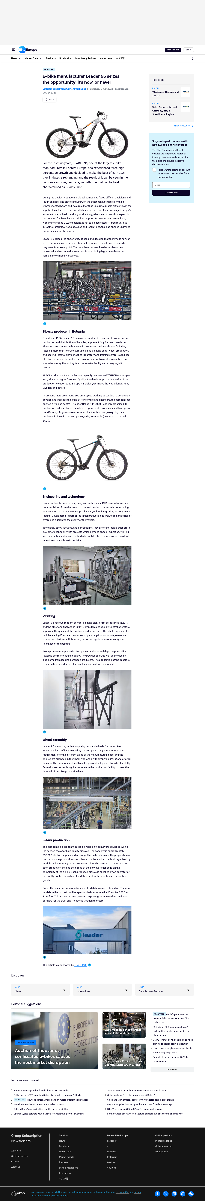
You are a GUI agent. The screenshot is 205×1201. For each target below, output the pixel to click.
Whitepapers (161, 1151)
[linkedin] (174, 1194)
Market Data (65, 1151)
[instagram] (182, 1194)
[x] (166, 1194)
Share (51, 99)
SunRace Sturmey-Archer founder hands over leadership (41, 1090)
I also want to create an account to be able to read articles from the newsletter (174, 173)
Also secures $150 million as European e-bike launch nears (136, 1090)
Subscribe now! (171, 193)
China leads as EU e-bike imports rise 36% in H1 (131, 1095)
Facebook (112, 1140)
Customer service (19, 1156)
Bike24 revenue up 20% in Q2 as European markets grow (135, 1109)
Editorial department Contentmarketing (64, 89)
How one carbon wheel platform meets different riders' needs (57, 1099)
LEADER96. (80, 964)
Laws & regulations (68, 1167)
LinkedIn (111, 1151)
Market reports (66, 1157)
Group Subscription (26, 1136)
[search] (191, 58)
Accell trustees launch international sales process (39, 1104)
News (62, 1140)
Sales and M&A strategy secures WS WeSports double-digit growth (140, 1099)
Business (63, 1162)
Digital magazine (163, 1140)
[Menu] (13, 50)
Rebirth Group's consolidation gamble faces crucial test (41, 1109)
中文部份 (63, 1178)
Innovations (65, 1173)
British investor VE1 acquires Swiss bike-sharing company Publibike (48, 1095)
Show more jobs (182, 126)
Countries (64, 1146)
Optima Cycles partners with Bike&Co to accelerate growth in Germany (49, 1113)
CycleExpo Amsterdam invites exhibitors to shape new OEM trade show (171, 1018)
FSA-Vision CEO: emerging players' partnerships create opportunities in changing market (171, 1031)
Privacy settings (60, 1195)
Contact (15, 1161)
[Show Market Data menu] (40, 58)
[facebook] (157, 1194)
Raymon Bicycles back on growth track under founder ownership (139, 1104)
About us (15, 1167)
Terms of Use (122, 1192)
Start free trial (173, 50)
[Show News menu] (19, 58)
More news (172, 1069)
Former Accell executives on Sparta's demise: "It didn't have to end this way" (145, 1113)
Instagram (112, 1157)
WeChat (111, 1162)
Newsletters (21, 1141)
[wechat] (191, 1194)
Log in (188, 50)
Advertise (16, 1150)
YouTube (111, 1167)
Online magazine (163, 1146)
